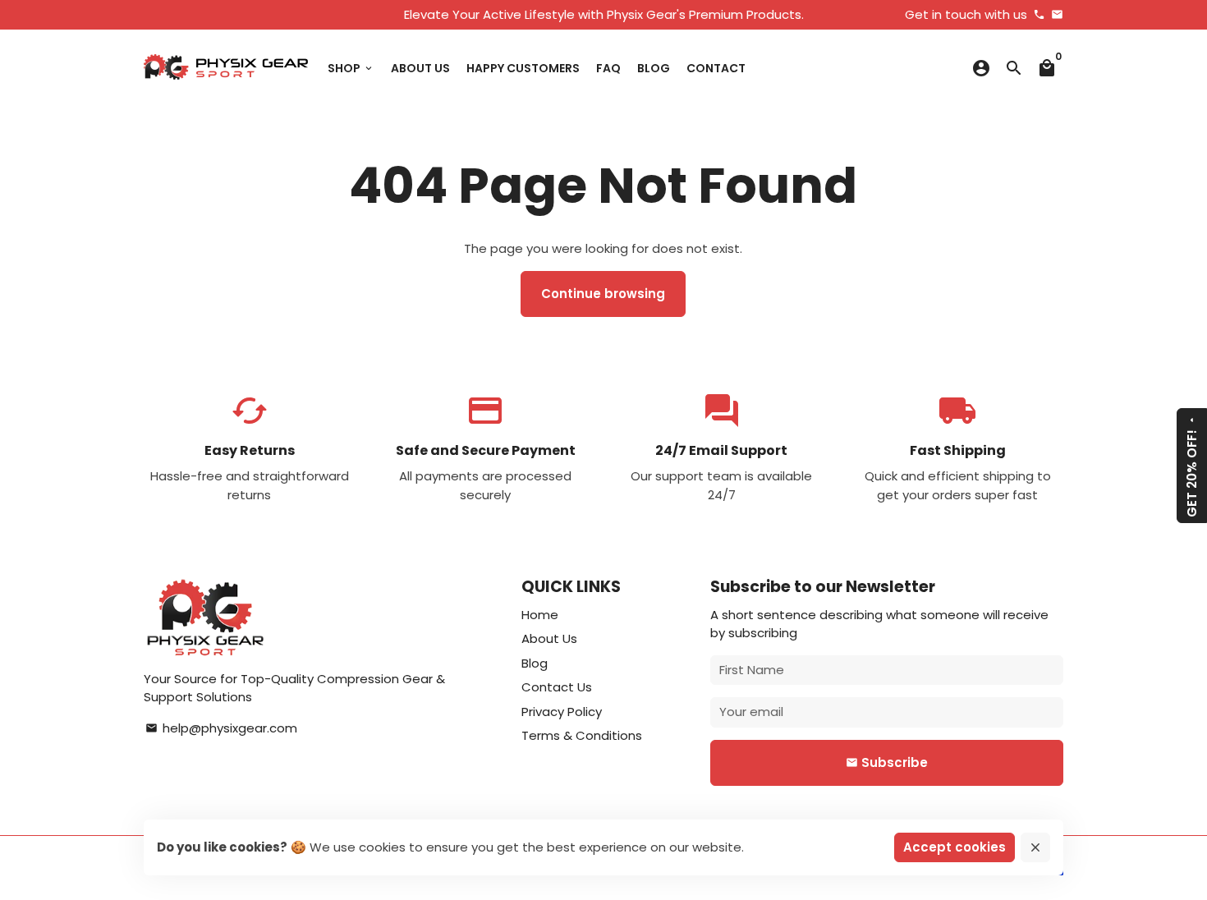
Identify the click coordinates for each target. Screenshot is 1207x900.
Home (539, 614)
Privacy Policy (561, 711)
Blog (534, 663)
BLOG (653, 68)
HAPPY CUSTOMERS (523, 68)
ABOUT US (420, 68)
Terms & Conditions (581, 735)
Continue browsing (603, 293)
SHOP (351, 68)
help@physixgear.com (221, 728)
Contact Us (556, 687)
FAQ (608, 68)
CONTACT (716, 68)
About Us (549, 638)
